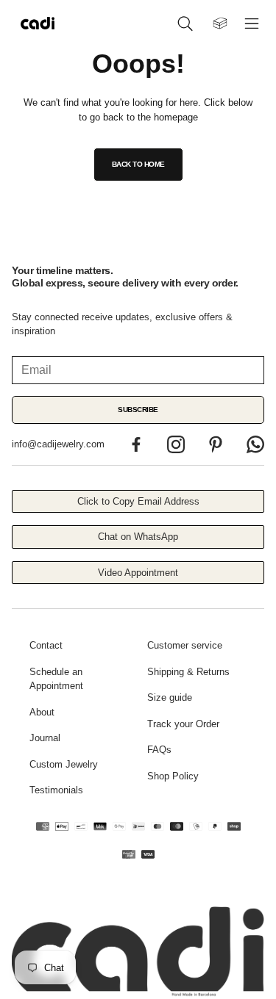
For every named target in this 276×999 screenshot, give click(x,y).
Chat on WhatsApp (138, 536)
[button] (187, 23)
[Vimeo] (255, 444)
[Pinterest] (215, 444)
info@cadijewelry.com (58, 444)
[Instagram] (176, 444)
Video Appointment (138, 572)
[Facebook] (136, 444)
